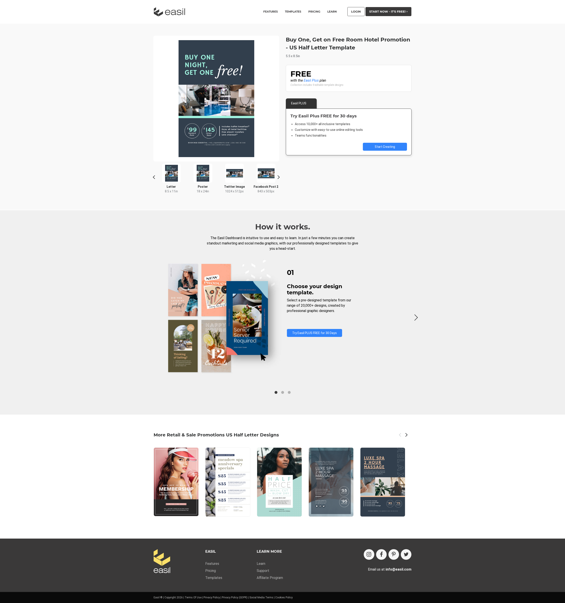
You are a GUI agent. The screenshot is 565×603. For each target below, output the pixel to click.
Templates (213, 578)
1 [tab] (276, 392)
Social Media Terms (261, 597)
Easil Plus (311, 80)
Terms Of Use (193, 597)
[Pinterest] (393, 554)
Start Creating (385, 146)
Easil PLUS (298, 103)
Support (263, 571)
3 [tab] (289, 392)
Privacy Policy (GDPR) (234, 597)
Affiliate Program (270, 578)
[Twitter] (406, 554)
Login (356, 11)
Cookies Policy (284, 597)
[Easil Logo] (171, 12)
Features (212, 564)
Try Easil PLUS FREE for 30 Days (314, 333)
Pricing (314, 11)
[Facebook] (381, 554)
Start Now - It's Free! (388, 11)
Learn (332, 11)
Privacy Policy (211, 597)
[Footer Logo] (162, 561)
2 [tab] (282, 392)
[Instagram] (369, 554)
